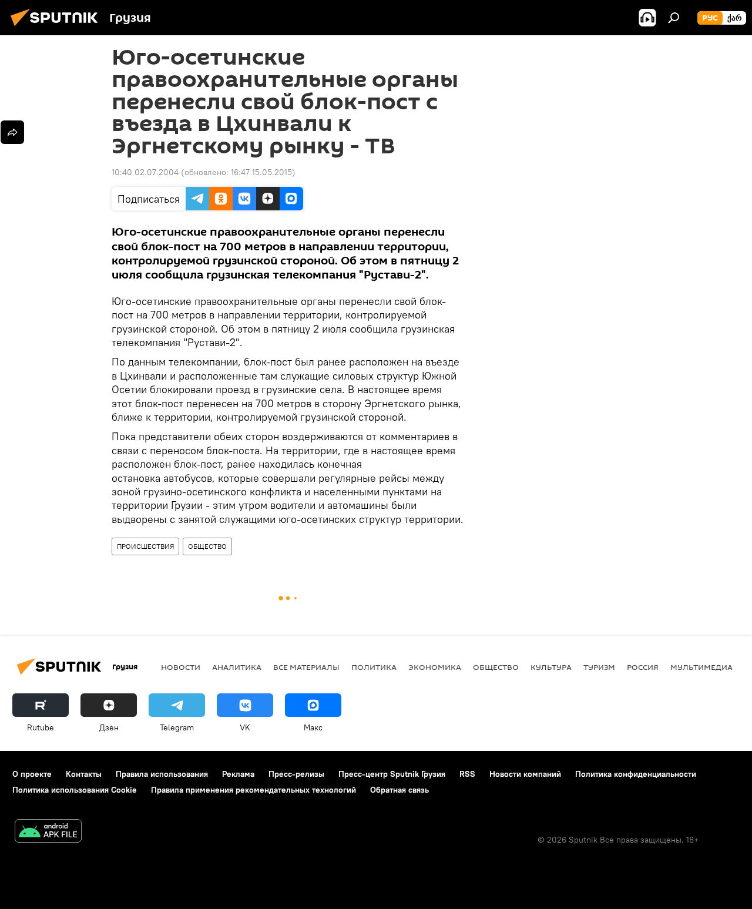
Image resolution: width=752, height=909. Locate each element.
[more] (12, 132)
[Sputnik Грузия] (57, 27)
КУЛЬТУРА (551, 667)
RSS (467, 774)
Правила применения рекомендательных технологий (253, 789)
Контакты (84, 774)
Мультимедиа (701, 667)
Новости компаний (525, 774)
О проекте (32, 774)
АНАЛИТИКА (236, 667)
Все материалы (306, 667)
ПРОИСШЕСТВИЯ (145, 546)
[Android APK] (48, 832)
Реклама (238, 774)
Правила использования (162, 774)
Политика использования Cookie (74, 789)
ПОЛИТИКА (374, 667)
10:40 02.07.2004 (145, 172)
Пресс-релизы (296, 774)
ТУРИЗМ (599, 667)
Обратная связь (399, 789)
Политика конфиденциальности (635, 774)
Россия (643, 667)
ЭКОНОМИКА (434, 667)
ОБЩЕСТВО (207, 546)
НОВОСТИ (180, 667)
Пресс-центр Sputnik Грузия (391, 774)
